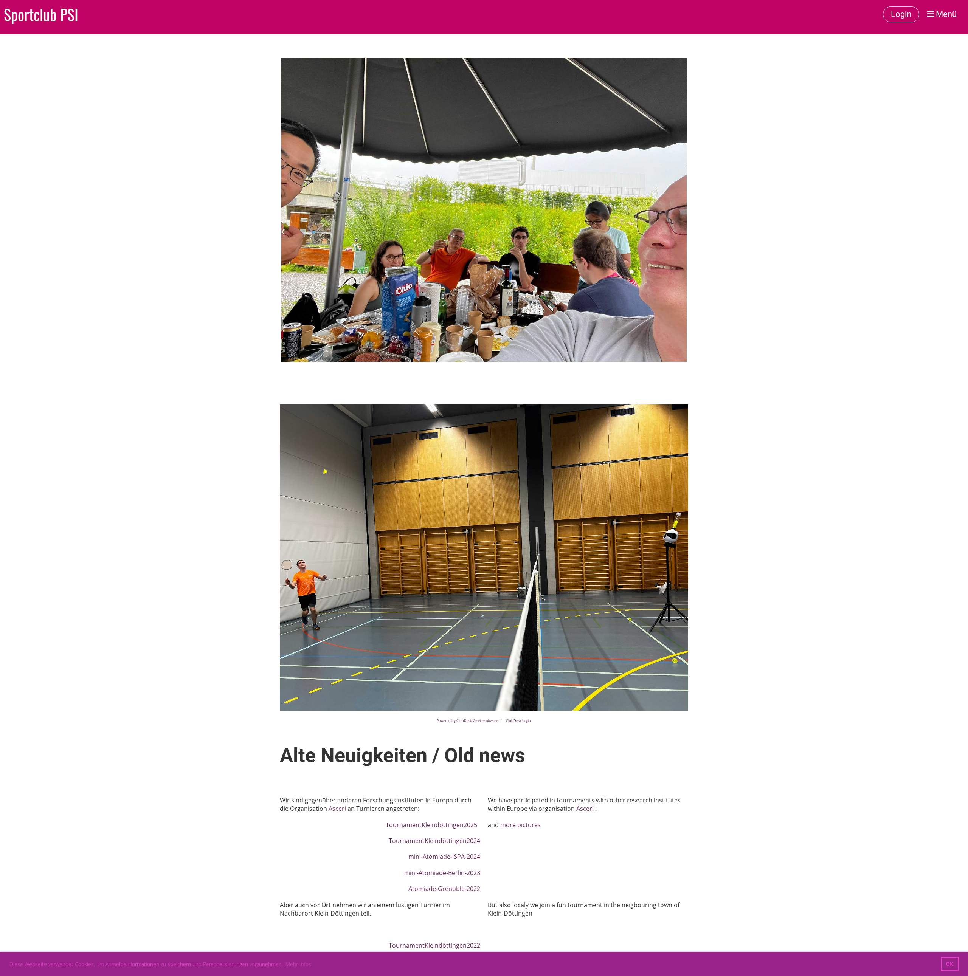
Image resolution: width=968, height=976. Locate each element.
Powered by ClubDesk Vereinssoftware (467, 720)
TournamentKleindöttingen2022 (434, 945)
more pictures (520, 825)
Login (901, 14)
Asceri (338, 808)
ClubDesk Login (518, 720)
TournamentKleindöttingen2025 (432, 825)
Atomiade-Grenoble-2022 (444, 889)
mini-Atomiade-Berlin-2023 (442, 873)
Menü (945, 14)
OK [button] (949, 963)
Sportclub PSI (41, 14)
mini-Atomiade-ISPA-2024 (444, 856)
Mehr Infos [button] (298, 964)
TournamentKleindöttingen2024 (434, 841)
